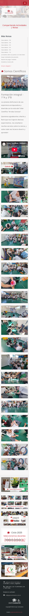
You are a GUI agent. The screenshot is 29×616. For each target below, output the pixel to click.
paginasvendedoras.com (16, 612)
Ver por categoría (6, 66)
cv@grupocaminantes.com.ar (13, 595)
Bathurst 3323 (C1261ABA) (13, 582)
